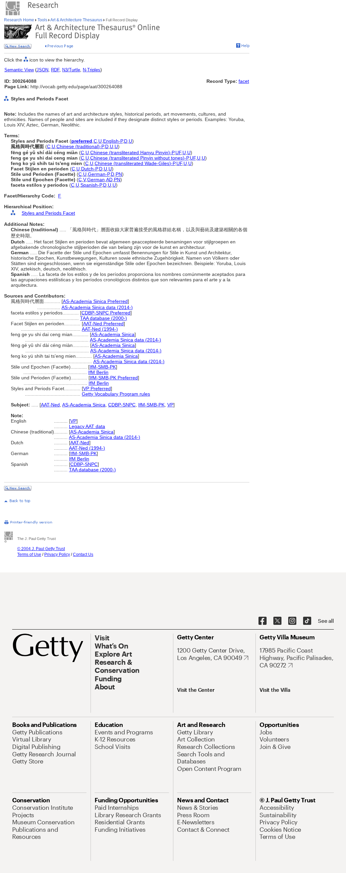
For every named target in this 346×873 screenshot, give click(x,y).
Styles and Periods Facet (48, 213)
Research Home (19, 20)
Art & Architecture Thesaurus (76, 20)
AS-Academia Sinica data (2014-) (97, 307)
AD (109, 179)
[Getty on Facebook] (262, 621)
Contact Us (83, 554)
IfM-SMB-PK (103, 367)
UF (178, 152)
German (96, 179)
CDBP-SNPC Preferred (105, 312)
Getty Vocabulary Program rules (116, 394)
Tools (42, 20)
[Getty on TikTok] (307, 621)
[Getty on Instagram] (292, 621)
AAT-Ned (50, 404)
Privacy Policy (57, 554)
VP (170, 404)
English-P (113, 141)
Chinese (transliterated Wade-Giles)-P (135, 163)
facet (244, 81)
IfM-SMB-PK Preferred (114, 377)
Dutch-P (89, 168)
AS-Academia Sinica (112, 334)
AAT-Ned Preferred (103, 323)
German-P (98, 174)
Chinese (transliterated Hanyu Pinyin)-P (132, 152)
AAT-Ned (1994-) (100, 329)
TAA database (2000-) (103, 318)
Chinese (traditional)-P (80, 146)
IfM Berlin (98, 372)
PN (119, 174)
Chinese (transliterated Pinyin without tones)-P (139, 158)
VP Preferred (97, 388)
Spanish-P (91, 185)
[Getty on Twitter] (277, 621)
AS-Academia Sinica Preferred (95, 301)
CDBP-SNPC (121, 404)
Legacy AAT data (87, 426)
